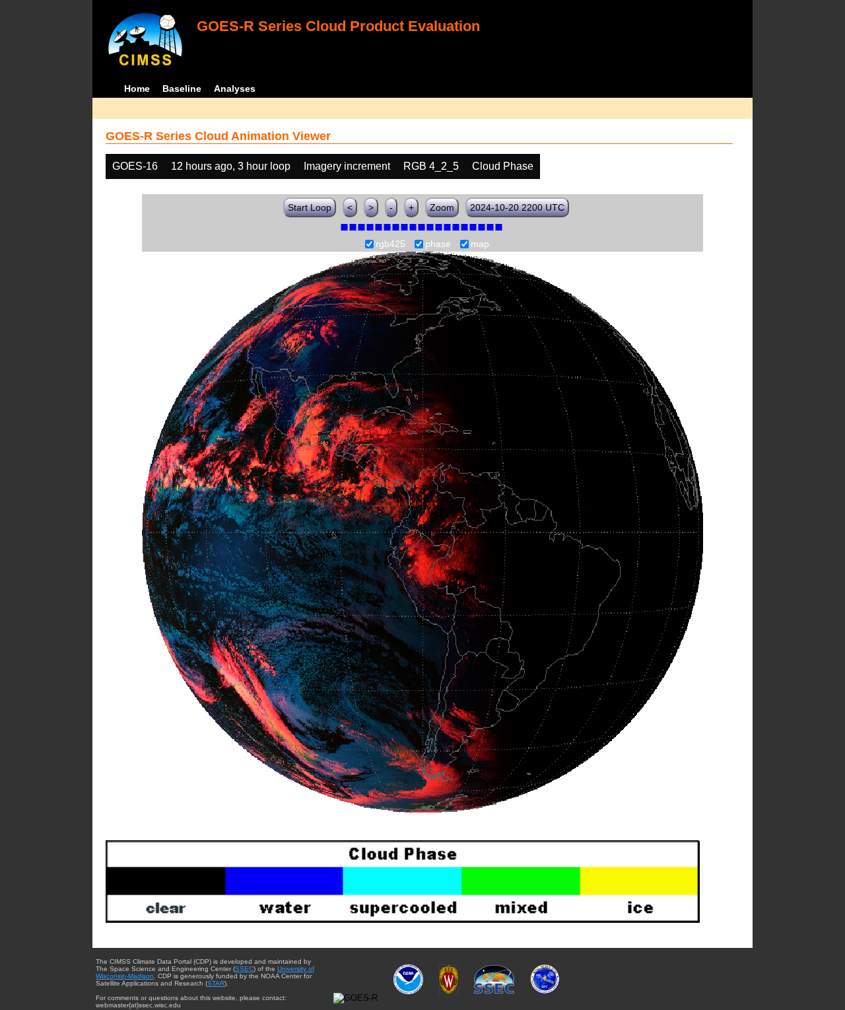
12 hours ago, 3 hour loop (230, 166)
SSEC (244, 968)
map (480, 244)
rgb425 (390, 244)
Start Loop (309, 207)
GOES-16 (135, 166)
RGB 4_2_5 (431, 166)
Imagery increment (347, 166)
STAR (215, 983)
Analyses (234, 88)
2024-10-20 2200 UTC (517, 207)
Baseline (181, 88)
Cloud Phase (502, 166)
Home (137, 88)
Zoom (442, 207)
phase (438, 244)
